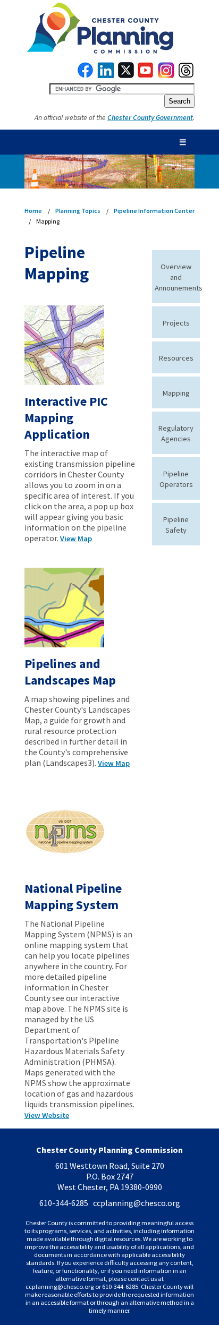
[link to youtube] (145, 75)
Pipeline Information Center (154, 211)
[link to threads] (187, 75)
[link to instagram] (166, 75)
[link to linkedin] (106, 75)
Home (33, 211)
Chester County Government (150, 117)
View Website (46, 1115)
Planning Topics (77, 211)
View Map (76, 538)
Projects (176, 323)
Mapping (176, 393)
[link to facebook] (85, 75)
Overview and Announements (179, 277)
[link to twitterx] (126, 75)
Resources (176, 358)
